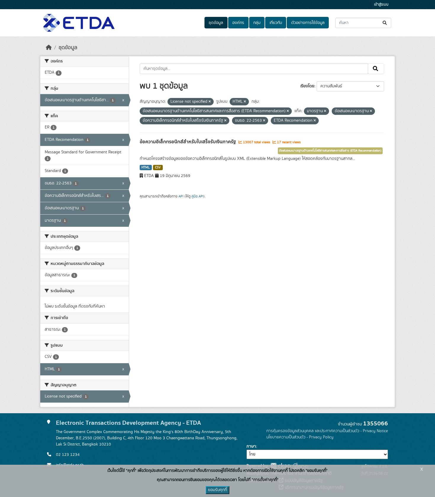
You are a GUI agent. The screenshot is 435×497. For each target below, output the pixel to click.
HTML (145, 167)
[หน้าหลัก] (49, 48)
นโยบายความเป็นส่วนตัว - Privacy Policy (300, 437)
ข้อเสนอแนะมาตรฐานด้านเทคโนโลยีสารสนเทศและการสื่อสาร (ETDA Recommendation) (330, 151)
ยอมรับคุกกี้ (217, 490)
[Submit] (385, 23)
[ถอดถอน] (210, 101)
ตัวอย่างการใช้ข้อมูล (308, 23)
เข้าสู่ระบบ (381, 4)
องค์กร (238, 23)
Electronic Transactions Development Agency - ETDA (128, 423)
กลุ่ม (256, 23)
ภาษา (251, 446)
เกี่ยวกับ (276, 23)
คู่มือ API (197, 196)
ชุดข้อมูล (216, 23)
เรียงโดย (307, 86)
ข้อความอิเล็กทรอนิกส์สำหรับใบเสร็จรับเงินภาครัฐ (188, 142)
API (180, 196)
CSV (158, 167)
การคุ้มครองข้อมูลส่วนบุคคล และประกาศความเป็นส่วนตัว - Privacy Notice (327, 431)
